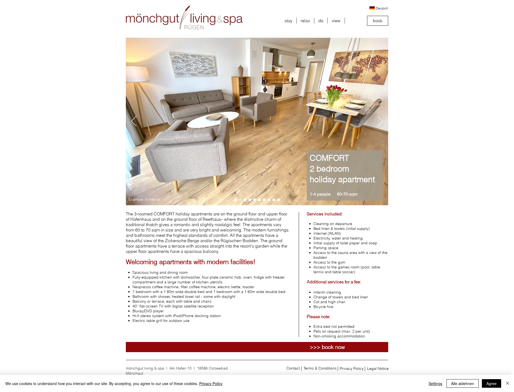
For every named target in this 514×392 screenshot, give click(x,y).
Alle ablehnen (462, 383)
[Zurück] (134, 121)
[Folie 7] (240, 200)
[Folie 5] (269, 200)
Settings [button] (435, 383)
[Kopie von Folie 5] (274, 200)
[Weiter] (380, 121)
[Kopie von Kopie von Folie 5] (278, 200)
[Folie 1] (249, 200)
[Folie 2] (254, 200)
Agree (491, 383)
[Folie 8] (245, 200)
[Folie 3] (259, 200)
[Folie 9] (235, 200)
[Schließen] (507, 383)
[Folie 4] (264, 200)
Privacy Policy (210, 383)
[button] (288, 21)
